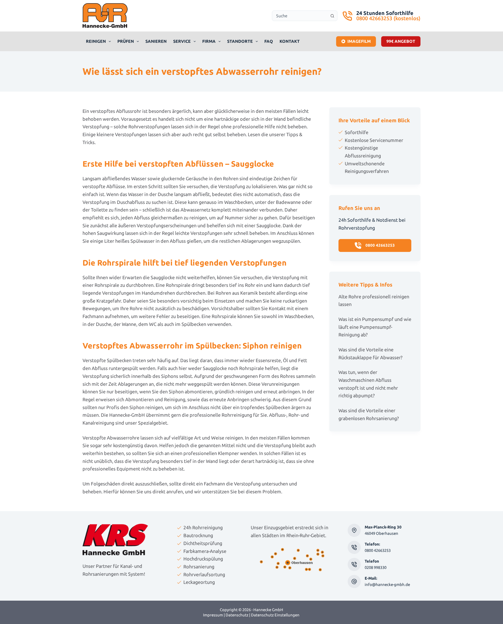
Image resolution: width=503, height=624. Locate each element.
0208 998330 (375, 567)
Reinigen (96, 41)
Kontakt (290, 41)
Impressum (213, 615)
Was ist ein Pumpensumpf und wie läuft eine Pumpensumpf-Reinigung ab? (374, 326)
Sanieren (156, 41)
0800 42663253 (378, 550)
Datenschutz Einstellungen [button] (275, 615)
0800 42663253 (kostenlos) (388, 18)
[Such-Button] (332, 16)
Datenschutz (237, 615)
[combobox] (299, 15)
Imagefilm (359, 41)
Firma (209, 41)
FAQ (268, 41)
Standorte (240, 41)
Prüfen (125, 41)
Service (182, 41)
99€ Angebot (400, 41)
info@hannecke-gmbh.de (387, 584)
